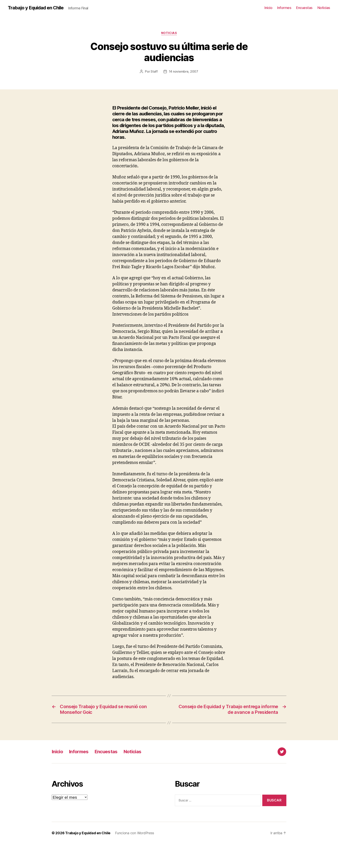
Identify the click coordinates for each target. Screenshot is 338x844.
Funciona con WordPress (134, 833)
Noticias (323, 8)
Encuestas (304, 8)
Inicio (268, 8)
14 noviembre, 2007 (183, 71)
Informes (284, 8)
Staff (154, 71)
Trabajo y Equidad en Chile (36, 7)
